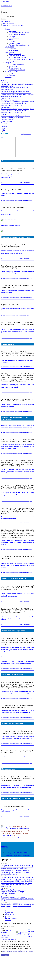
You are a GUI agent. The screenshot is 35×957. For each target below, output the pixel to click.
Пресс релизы (6, 859)
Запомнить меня (9, 16)
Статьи (11, 73)
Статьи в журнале (15, 68)
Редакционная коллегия (17, 34)
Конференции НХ (15, 54)
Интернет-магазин (11, 918)
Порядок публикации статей (10, 91)
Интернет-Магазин (11, 71)
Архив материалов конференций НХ (21, 59)
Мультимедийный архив (17, 70)
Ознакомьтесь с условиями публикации (18, 856)
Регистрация (5, 21)
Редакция (10, 86)
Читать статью (13, 219)
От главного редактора (16, 64)
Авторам (12, 36)
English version (5, 1)
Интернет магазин (7, 119)
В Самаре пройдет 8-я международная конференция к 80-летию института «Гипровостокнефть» (13, 891)
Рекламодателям (14, 43)
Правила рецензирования (22, 93)
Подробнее (30, 182)
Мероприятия (13, 50)
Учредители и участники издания (12, 84)
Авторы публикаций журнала (19, 45)
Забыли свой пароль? (8, 23)
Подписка (12, 41)
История (8, 63)
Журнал (7, 29)
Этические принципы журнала (19, 32)
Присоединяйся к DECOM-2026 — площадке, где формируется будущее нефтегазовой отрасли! (17, 905)
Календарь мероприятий (17, 55)
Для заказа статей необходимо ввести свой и (14, 182)
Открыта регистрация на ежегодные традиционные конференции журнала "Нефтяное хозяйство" (17, 898)
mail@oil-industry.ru (6, 931)
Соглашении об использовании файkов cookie (17, 951)
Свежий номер (14, 38)
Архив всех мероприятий (17, 57)
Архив (11, 40)
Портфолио (12, 48)
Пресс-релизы (13, 61)
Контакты (8, 77)
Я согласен (5, 955)
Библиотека (13, 66)
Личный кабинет (6, 6)
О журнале (12, 31)
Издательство (9, 47)
